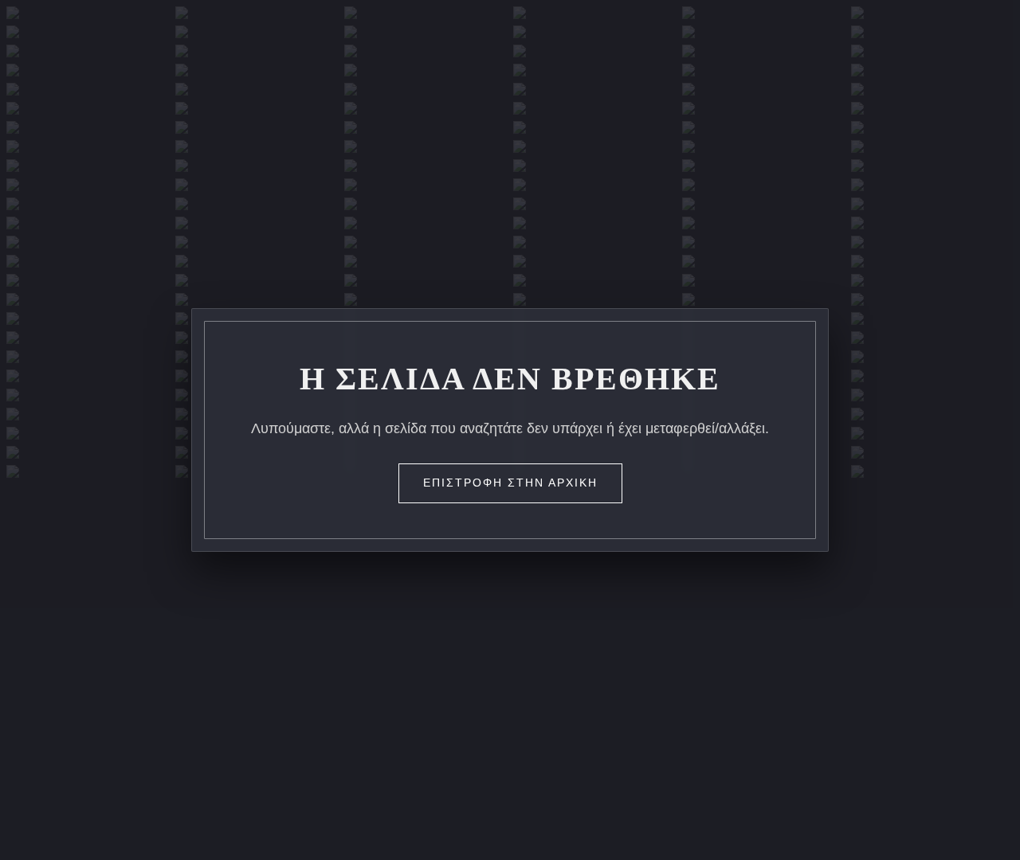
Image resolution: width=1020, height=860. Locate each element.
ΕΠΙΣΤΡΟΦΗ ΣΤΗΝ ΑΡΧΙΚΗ (510, 482)
